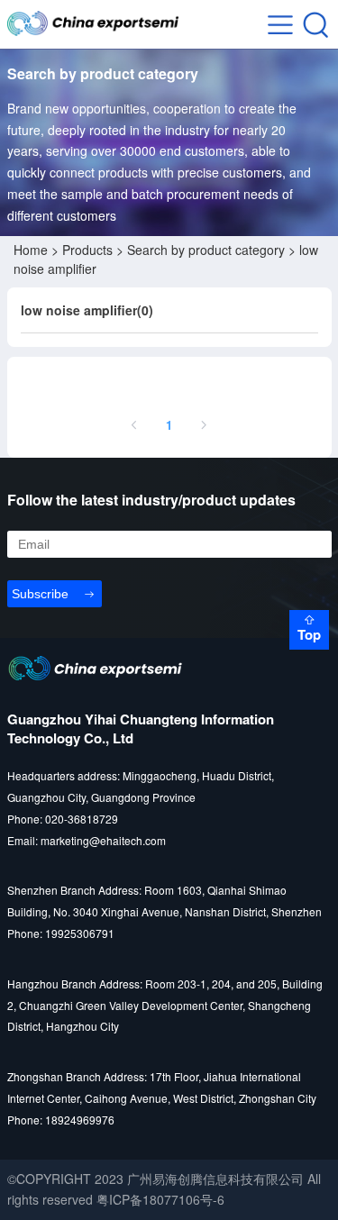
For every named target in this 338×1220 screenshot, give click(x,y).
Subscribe (40, 594)
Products (87, 250)
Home (31, 250)
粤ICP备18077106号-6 (160, 1199)
